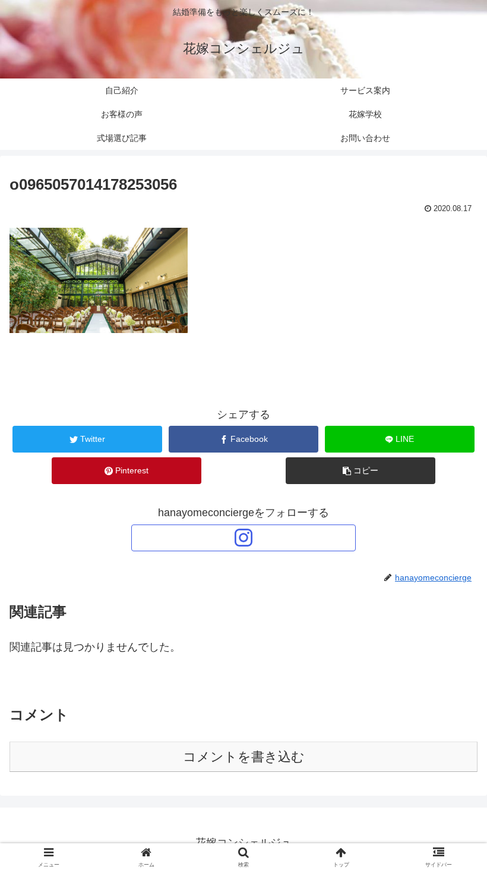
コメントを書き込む (244, 756)
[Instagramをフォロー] (243, 538)
